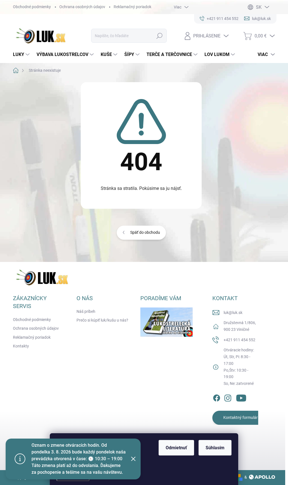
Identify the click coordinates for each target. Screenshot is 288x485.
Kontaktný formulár (240, 417)
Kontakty (21, 346)
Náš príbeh (85, 311)
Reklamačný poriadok (132, 7)
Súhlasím (215, 447)
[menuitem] (22, 54)
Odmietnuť (176, 447)
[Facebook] (216, 397)
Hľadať (159, 35)
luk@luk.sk (233, 312)
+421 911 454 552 (239, 340)
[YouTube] (241, 397)
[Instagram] (228, 397)
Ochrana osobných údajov (82, 7)
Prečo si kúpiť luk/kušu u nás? (102, 320)
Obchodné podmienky (32, 7)
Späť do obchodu (145, 232)
